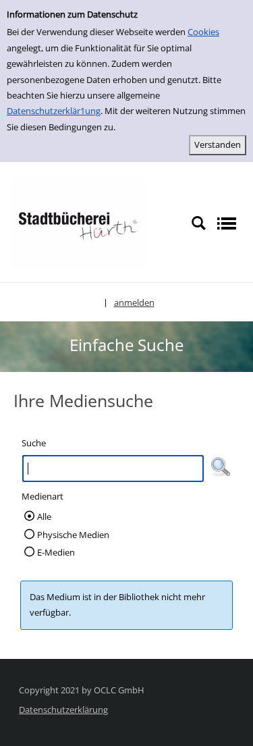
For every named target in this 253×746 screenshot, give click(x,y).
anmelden (134, 302)
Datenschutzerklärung (63, 709)
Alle (44, 516)
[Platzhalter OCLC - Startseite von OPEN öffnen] (77, 223)
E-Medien (56, 552)
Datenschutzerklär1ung (54, 111)
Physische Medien (73, 535)
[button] (220, 467)
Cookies (203, 32)
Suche (34, 443)
